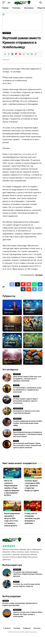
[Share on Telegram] (28, 54)
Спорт (28, 326)
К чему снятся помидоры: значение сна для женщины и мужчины (32, 518)
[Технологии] (12, 340)
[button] (4, 2)
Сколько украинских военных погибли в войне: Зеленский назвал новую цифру (27, 423)
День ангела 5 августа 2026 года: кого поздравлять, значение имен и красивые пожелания (27, 379)
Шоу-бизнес (10, 359)
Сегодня (38, 275)
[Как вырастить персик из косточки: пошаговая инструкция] (6, 411)
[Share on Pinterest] (20, 54)
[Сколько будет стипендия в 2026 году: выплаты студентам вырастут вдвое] (33, 473)
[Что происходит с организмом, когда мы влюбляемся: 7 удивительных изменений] (6, 388)
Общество (9, 326)
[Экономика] (32, 307)
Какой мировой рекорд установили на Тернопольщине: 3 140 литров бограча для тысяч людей (27, 434)
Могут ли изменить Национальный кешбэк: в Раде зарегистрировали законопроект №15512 (11, 488)
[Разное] (32, 357)
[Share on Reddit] (28, 289)
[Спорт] (32, 324)
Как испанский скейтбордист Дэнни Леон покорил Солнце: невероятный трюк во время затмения (27, 445)
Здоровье (29, 342)
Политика (8, 309)
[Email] (31, 54)
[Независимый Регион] (22, 2)
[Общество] (12, 324)
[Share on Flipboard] (16, 54)
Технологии (9, 342)
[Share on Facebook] (8, 54)
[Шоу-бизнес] (12, 357)
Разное (28, 359)
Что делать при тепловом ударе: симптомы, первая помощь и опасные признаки (27, 574)
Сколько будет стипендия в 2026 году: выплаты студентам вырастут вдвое (32, 485)
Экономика (30, 309)
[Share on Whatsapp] (24, 54)
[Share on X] (12, 54)
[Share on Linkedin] (40, 284)
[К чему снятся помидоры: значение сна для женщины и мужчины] (33, 506)
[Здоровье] (32, 340)
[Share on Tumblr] (23, 289)
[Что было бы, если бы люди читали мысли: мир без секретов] (6, 584)
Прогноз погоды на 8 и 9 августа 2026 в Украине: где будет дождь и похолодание (27, 614)
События (6, 33)
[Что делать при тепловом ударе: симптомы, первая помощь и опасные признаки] (6, 573)
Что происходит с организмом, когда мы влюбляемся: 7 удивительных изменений (27, 390)
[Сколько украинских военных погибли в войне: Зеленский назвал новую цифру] (6, 422)
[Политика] (12, 307)
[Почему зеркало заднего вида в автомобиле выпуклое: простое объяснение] (6, 399)
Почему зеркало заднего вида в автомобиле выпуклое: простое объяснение (25, 401)
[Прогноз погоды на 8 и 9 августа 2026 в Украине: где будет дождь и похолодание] (6, 613)
